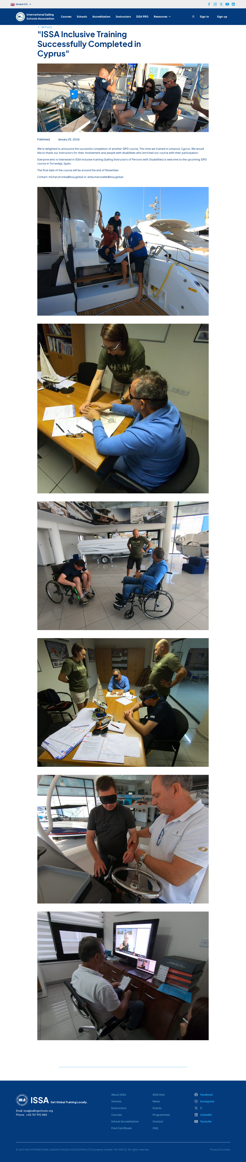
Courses (66, 16)
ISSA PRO (142, 16)
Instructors (123, 16)
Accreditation (101, 16)
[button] (23, 4)
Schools (82, 16)
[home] (21, 16)
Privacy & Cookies (220, 1149)
